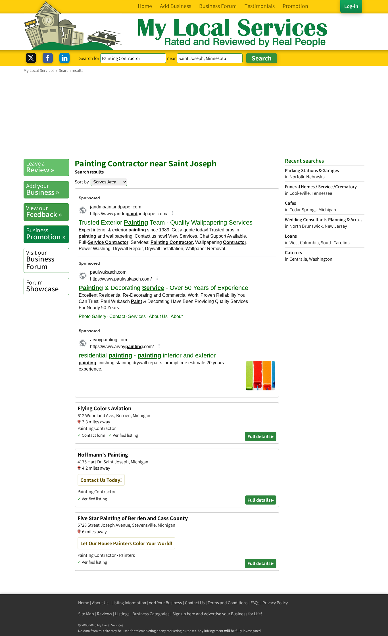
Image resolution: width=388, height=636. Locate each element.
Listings (122, 613)
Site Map (86, 613)
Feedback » (44, 211)
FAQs (255, 602)
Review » (40, 167)
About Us (100, 602)
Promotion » (46, 233)
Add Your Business (165, 602)
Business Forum (40, 259)
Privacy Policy (275, 602)
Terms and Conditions (228, 602)
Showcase (42, 286)
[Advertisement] (194, 115)
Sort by (82, 182)
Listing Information (128, 602)
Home (83, 602)
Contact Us (195, 602)
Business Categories (151, 613)
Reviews (104, 613)
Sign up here (183, 613)
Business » (42, 189)
